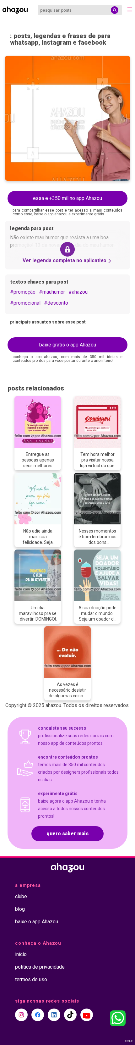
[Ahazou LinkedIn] (54, 1015)
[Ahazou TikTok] (70, 1015)
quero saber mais (67, 834)
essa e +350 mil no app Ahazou (67, 198)
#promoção (22, 292)
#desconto (56, 303)
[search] (114, 10)
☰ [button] (129, 10)
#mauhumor (52, 292)
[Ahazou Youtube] (86, 1015)
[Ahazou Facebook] (37, 1015)
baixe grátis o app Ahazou (67, 345)
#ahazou (78, 292)
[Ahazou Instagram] (21, 1015)
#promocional (25, 303)
